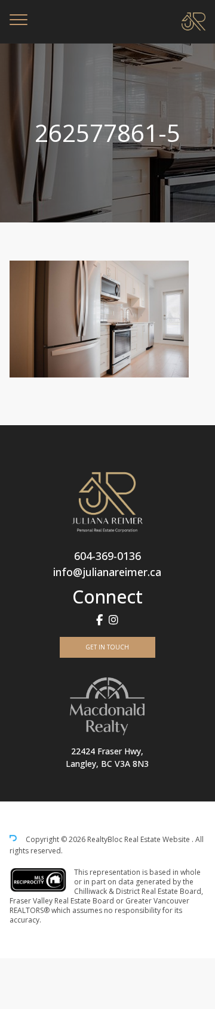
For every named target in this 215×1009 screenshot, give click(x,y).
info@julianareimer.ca (107, 572)
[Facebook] (99, 620)
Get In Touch (107, 647)
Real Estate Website (158, 840)
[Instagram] (113, 620)
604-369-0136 (107, 556)
